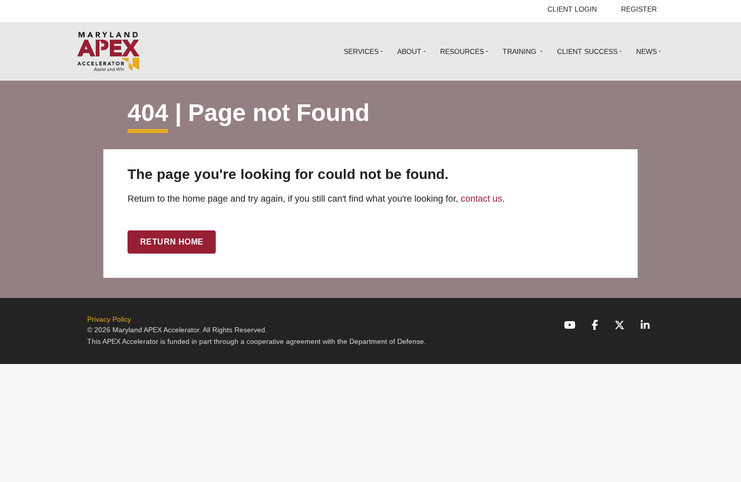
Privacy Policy (109, 319)
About (409, 51)
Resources (462, 51)
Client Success (587, 51)
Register (639, 9)
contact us (481, 199)
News (646, 51)
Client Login (572, 9)
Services (361, 51)
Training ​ (520, 51)
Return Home (171, 241)
